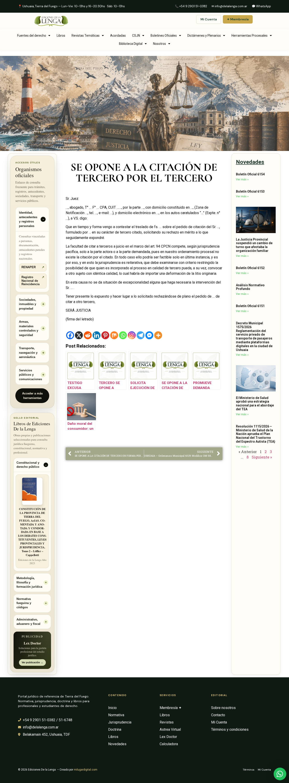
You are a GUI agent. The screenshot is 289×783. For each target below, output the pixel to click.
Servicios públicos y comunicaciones (30, 375)
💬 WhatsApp (261, 6)
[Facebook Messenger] (149, 335)
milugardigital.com (85, 769)
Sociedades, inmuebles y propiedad (27, 304)
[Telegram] (140, 335)
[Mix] (114, 335)
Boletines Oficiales (164, 35)
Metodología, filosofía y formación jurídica (29, 582)
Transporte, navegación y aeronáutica (28, 352)
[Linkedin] (96, 335)
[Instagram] (132, 335)
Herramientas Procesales (249, 35)
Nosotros (159, 43)
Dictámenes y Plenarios (204, 35)
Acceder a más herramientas (32, 396)
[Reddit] (88, 335)
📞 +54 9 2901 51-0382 (191, 6)
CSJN (136, 35)
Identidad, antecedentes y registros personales (28, 219)
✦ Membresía (238, 19)
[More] (158, 335)
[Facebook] (70, 335)
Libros (61, 35)
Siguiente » (262, 457)
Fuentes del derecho (31, 35)
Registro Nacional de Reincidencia (32, 281)
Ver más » (242, 179)
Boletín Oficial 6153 (250, 191)
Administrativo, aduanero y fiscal (28, 621)
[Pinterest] (105, 335)
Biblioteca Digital (130, 43)
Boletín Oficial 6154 (250, 174)
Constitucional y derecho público (27, 465)
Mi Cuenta (208, 19)
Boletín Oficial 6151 (250, 306)
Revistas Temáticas (86, 35)
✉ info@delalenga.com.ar (229, 6)
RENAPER (32, 267)
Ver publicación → (32, 662)
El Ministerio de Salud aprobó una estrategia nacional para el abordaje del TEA (255, 403)
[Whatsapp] (123, 335)
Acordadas (118, 35)
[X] (79, 335)
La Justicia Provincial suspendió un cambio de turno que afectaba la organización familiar (254, 245)
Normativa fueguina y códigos (23, 603)
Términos (248, 769)
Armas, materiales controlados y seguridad (28, 328)
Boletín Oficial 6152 (250, 268)
